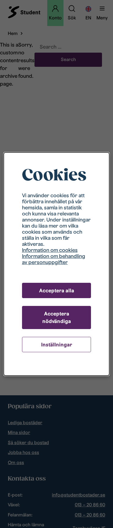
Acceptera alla (56, 290)
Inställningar (56, 344)
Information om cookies (50, 250)
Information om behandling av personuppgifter (53, 259)
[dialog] (57, 264)
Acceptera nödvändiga (56, 317)
